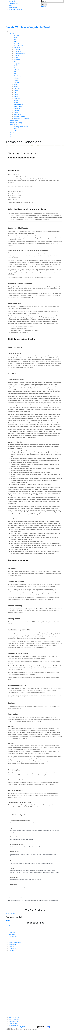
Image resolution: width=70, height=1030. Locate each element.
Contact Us (12, 948)
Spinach (16, 100)
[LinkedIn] (44, 7)
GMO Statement (14, 1019)
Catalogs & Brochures (21, 127)
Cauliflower (17, 51)
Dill (15, 62)
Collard (16, 57)
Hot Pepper (17, 68)
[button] (7, 31)
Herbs (16, 66)
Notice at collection (23, 1027)
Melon (16, 80)
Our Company (14, 133)
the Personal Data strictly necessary (39, 900)
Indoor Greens (18, 70)
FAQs (15, 131)
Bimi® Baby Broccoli (15, 9)
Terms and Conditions (16, 1025)
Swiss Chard (18, 106)
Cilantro (16, 55)
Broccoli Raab (18, 45)
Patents (11, 950)
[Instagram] (45, 7)
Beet (15, 41)
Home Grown (13, 3)
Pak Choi (17, 88)
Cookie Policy (13, 1023)
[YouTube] (42, 7)
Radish (16, 96)
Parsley (16, 90)
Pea (15, 92)
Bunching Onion (19, 47)
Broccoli (16, 43)
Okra (15, 84)
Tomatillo (17, 108)
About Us (12, 935)
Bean (15, 39)
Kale (15, 72)
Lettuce (16, 78)
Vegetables (12, 1)
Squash (16, 102)
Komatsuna (17, 76)
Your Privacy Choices (40, 1027)
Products (13, 33)
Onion (16, 86)
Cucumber (17, 60)
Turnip (16, 112)
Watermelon (17, 114)
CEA (10, 5)
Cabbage (17, 49)
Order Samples (10, 913)
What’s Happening (16, 123)
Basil (15, 37)
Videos (16, 129)
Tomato (16, 110)
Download (9, 926)
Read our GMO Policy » (21, 118)
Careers (12, 135)
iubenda (10, 900)
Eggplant (17, 64)
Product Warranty (14, 1017)
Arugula (16, 35)
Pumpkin (16, 94)
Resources (13, 125)
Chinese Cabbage (19, 53)
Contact (13, 137)
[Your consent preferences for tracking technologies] (67, 1028)
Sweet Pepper (18, 104)
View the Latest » (19, 116)
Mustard (16, 82)
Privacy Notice (13, 1021)
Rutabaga (17, 98)
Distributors (14, 120)
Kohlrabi (16, 74)
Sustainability (13, 7)
